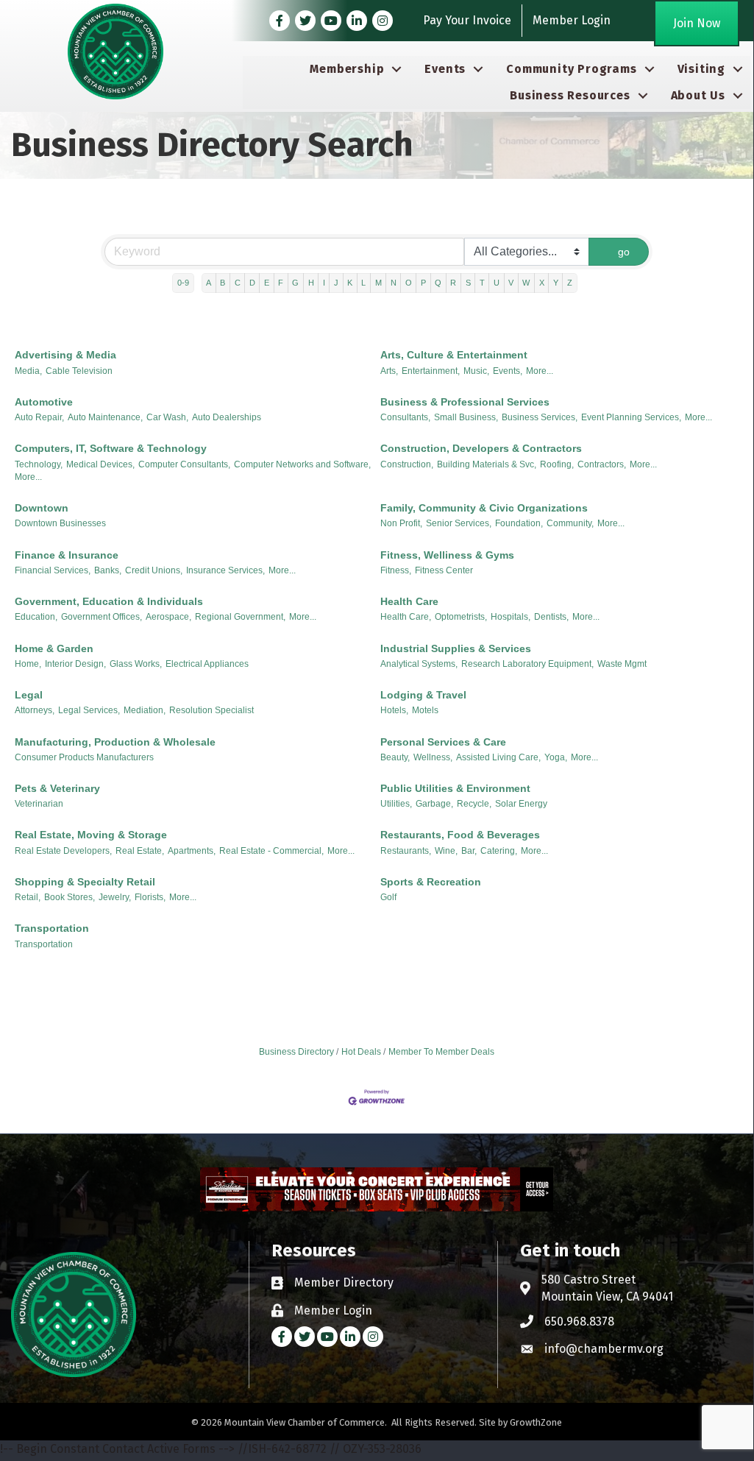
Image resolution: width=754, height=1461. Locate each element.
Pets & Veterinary (57, 788)
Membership (347, 69)
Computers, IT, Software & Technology (111, 448)
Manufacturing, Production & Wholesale (115, 742)
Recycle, (474, 804)
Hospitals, (510, 617)
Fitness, (395, 570)
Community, (570, 523)
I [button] (324, 282)
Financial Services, (52, 570)
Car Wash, (167, 417)
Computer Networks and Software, (302, 464)
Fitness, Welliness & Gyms (447, 555)
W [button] (526, 282)
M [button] (378, 282)
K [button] (349, 282)
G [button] (295, 282)
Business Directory (296, 1052)
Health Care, (405, 617)
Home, (28, 664)
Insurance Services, (225, 570)
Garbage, (434, 804)
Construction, (406, 464)
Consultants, (405, 417)
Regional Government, (240, 617)
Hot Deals (361, 1052)
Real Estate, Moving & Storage (91, 835)
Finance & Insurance (66, 555)
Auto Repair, (39, 417)
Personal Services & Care (443, 742)
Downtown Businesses (60, 523)
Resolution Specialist (211, 710)
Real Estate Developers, (63, 851)
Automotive (44, 402)
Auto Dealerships (226, 417)
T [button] (482, 282)
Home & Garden (54, 648)
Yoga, (555, 757)
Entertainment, (431, 371)
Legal (29, 695)
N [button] (393, 282)
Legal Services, (89, 710)
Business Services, (539, 417)
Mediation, (145, 710)
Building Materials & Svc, (486, 464)
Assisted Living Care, (498, 757)
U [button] (496, 282)
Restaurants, (405, 851)
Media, (28, 371)
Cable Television (79, 371)
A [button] (208, 282)
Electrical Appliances (207, 664)
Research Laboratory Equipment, (527, 664)
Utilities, (396, 804)
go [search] (624, 252)
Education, (36, 617)
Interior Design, (75, 664)
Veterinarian (39, 804)
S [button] (468, 282)
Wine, (446, 851)
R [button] (453, 282)
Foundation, (519, 523)
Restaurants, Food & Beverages (460, 835)
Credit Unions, (153, 570)
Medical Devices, (100, 464)
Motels (425, 710)
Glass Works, (136, 664)
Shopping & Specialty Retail (85, 882)
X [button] (541, 282)
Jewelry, (115, 897)
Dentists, (551, 617)
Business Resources (570, 95)
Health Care (409, 601)
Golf (388, 897)
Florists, (150, 897)
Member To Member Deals (441, 1052)
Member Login (572, 20)
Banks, (107, 570)
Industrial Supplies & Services (455, 648)
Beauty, (395, 757)
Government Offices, (101, 617)
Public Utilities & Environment (455, 788)
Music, (476, 371)
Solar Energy (521, 804)
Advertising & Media (65, 355)
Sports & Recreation (430, 882)
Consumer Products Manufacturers (84, 757)
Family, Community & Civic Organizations (484, 508)
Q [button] (438, 282)
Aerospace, (168, 617)
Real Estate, (139, 851)
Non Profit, (401, 523)
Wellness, (432, 757)
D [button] (252, 282)
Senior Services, (458, 523)
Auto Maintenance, (105, 417)
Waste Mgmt (622, 664)
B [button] (222, 282)
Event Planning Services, (631, 417)
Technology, (39, 464)
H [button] (311, 282)
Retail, (27, 897)
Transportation (52, 928)
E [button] (266, 282)
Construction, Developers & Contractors (481, 448)
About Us (698, 95)
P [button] (423, 282)
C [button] (238, 282)
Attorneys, (34, 710)
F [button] (280, 282)
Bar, (469, 851)
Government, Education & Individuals (109, 601)
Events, (507, 371)
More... (539, 371)
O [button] (408, 282)
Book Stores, (69, 897)
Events (445, 69)
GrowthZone (536, 1422)
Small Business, (466, 417)
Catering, (498, 851)
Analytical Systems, (419, 664)
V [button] (510, 282)
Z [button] (569, 282)
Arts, (389, 371)
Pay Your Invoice (467, 20)
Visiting (701, 69)
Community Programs (571, 69)
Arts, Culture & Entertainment (453, 355)
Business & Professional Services (465, 402)
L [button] (363, 282)
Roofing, (557, 464)
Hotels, (394, 710)
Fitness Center (444, 570)
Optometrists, (461, 617)
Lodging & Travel (423, 695)
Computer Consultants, (184, 464)
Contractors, (601, 464)
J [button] (336, 282)
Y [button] (555, 282)
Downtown (41, 508)
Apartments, (192, 851)
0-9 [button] (183, 282)
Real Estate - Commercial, (271, 851)
